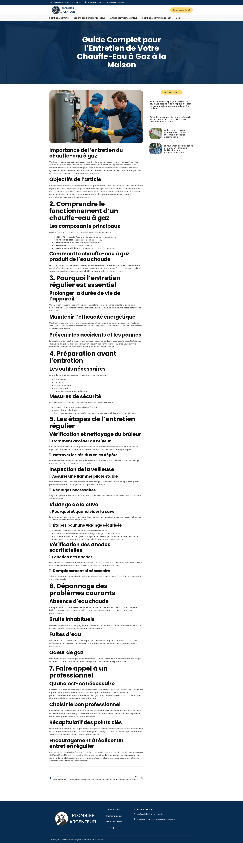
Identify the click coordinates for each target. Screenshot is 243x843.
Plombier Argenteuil (59, 18)
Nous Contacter (114, 821)
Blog (178, 18)
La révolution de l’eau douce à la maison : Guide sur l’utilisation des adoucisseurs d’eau (178, 149)
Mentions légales (114, 816)
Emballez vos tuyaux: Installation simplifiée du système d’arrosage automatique (176, 133)
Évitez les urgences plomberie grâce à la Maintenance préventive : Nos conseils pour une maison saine (170, 119)
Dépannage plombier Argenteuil (89, 18)
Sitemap (110, 827)
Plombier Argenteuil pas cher (156, 18)
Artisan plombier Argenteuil (123, 18)
